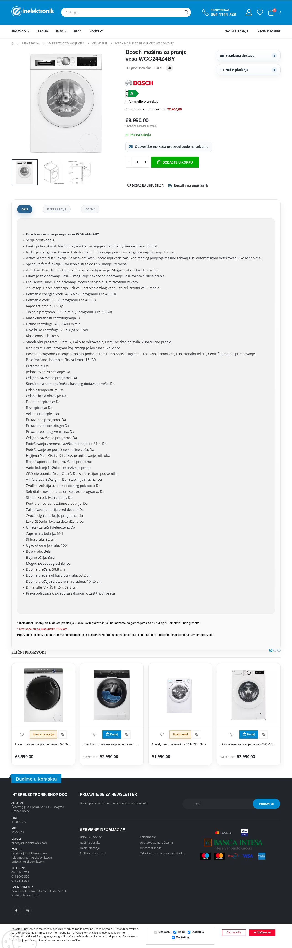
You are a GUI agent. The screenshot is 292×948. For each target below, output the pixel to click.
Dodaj (114, 734)
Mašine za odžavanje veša (65, 43)
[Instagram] (27, 910)
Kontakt (96, 31)
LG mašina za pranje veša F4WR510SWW (248, 744)
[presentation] (18, 103)
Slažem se (263, 932)
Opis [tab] (24, 209)
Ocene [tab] (90, 209)
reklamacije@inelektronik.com (32, 857)
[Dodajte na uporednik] (62, 734)
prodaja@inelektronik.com (29, 843)
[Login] (249, 12)
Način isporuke (269, 31)
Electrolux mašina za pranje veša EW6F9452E (111, 744)
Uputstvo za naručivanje (156, 842)
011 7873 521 (20, 880)
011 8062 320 (20, 876)
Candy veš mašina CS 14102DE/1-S (179, 744)
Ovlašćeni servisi (151, 848)
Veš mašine (99, 43)
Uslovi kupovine (91, 837)
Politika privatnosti (93, 853)
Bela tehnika (31, 43)
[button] (271, 12)
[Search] (186, 12)
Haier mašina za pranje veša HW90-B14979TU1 (43, 744)
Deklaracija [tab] (56, 209)
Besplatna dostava (239, 55)
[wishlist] (22, 734)
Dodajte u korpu (178, 162)
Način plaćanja (236, 31)
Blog (78, 31)
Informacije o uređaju (142, 101)
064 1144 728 (223, 14)
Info (59, 31)
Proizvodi (19, 31)
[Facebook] (16, 910)
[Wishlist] (260, 12)
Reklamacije (148, 837)
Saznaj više (234, 932)
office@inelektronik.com (28, 862)
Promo (43, 31)
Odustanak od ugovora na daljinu (163, 853)
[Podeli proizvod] (169, 68)
